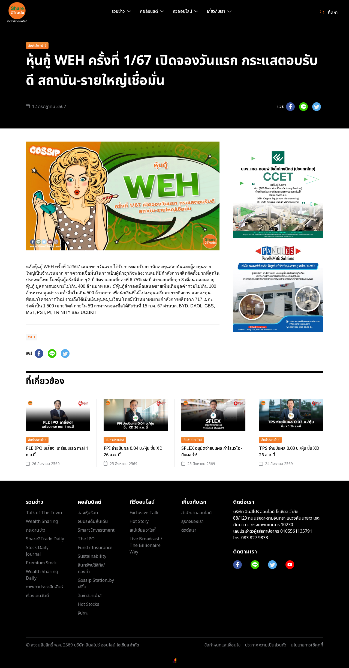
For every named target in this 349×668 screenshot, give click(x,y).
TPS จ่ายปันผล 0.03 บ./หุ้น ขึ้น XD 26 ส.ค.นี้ (289, 451)
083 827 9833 (254, 538)
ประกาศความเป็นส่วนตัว (265, 645)
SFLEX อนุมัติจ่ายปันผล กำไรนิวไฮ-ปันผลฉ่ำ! (211, 451)
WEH (31, 337)
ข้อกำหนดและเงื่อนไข (222, 645)
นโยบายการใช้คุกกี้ (307, 645)
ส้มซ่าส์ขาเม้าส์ (37, 45)
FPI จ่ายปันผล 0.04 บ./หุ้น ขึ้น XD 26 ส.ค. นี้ (133, 451)
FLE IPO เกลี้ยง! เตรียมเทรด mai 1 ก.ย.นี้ (57, 451)
